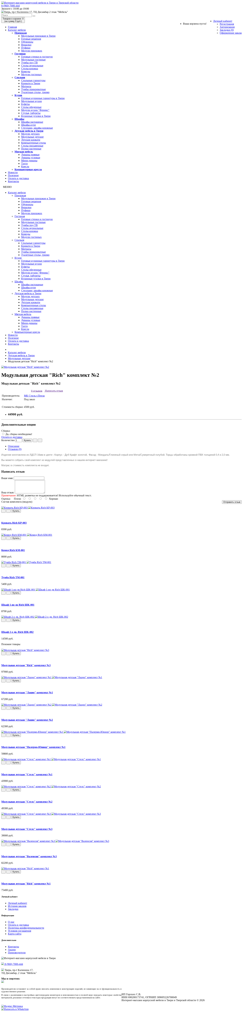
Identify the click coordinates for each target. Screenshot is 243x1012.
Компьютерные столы (33, 142)
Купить (27, 440)
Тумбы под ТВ (29, 62)
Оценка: (6, 498)
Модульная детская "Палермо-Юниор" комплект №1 (33, 747)
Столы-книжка (29, 68)
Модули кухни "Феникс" (35, 110)
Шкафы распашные (32, 122)
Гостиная (20, 53)
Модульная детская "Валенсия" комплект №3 (29, 856)
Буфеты (25, 104)
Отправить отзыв (231, 502)
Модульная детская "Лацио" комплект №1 (27, 692)
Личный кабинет (222, 21)
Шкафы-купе (28, 125)
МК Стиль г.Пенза (34, 395)
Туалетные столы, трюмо (35, 92)
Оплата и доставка (18, 178)
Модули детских (30, 133)
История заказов (17, 906)
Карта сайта (14, 933)
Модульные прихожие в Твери (38, 35)
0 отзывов (36, 390)
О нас (11, 921)
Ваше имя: (7, 478)
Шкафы (19, 119)
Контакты (13, 181)
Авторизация (227, 27)
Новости (13, 172)
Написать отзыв (53, 390)
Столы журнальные (32, 65)
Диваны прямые (30, 154)
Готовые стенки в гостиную (37, 56)
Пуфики (25, 47)
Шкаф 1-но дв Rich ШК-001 (17, 604)
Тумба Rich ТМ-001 (12, 577)
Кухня (18, 95)
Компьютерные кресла (28, 169)
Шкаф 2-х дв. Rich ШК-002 (17, 632)
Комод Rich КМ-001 (13, 550)
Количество (8, 440)
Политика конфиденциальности (26, 927)
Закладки (13, 909)
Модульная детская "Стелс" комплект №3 (26, 829)
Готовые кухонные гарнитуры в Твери (43, 98)
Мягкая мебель (24, 151)
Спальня (20, 77)
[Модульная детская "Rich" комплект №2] (25, 367)
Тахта (24, 163)
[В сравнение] (40, 440)
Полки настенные (31, 148)
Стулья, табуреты (30, 113)
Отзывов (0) (14, 449)
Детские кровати (30, 139)
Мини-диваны (29, 160)
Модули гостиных (31, 74)
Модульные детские (32, 136)
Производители (17, 952)
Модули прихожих (31, 50)
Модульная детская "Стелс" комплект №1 (26, 774)
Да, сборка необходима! (18, 434)
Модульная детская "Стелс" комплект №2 (26, 801)
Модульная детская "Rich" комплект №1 (26, 883)
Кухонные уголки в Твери (36, 116)
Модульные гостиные (33, 59)
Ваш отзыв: (7, 492)
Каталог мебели (17, 30)
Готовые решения (31, 38)
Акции (12, 949)
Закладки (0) (227, 30)
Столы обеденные (31, 107)
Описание (13, 446)
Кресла (25, 166)
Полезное (13, 175)
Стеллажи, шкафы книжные (37, 127)
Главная (12, 27)
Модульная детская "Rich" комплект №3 (26, 665)
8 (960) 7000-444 (10, 5)
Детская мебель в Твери (29, 130)
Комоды (25, 71)
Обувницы (27, 41)
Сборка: (5, 430)
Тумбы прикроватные (33, 89)
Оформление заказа (231, 32)
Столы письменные (32, 145)
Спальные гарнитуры (33, 80)
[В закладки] (35, 440)
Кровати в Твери (30, 83)
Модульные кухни (31, 101)
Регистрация (227, 24)
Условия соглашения (19, 930)
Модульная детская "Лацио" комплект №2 (27, 719)
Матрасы (26, 86)
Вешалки (26, 44)
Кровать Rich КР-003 (14, 522)
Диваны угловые (30, 157)
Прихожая (21, 32)
